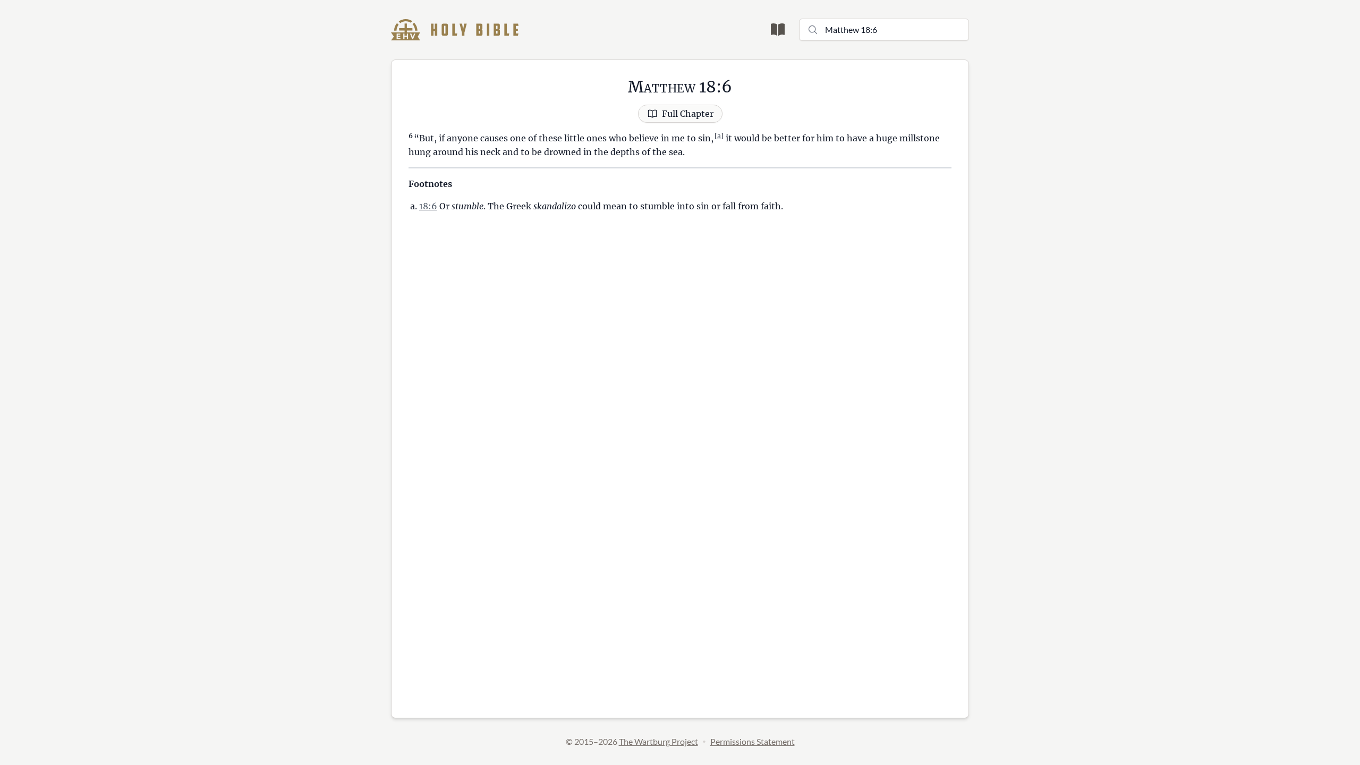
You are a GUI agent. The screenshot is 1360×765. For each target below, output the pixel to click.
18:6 (428, 206)
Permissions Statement (752, 741)
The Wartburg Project (658, 741)
